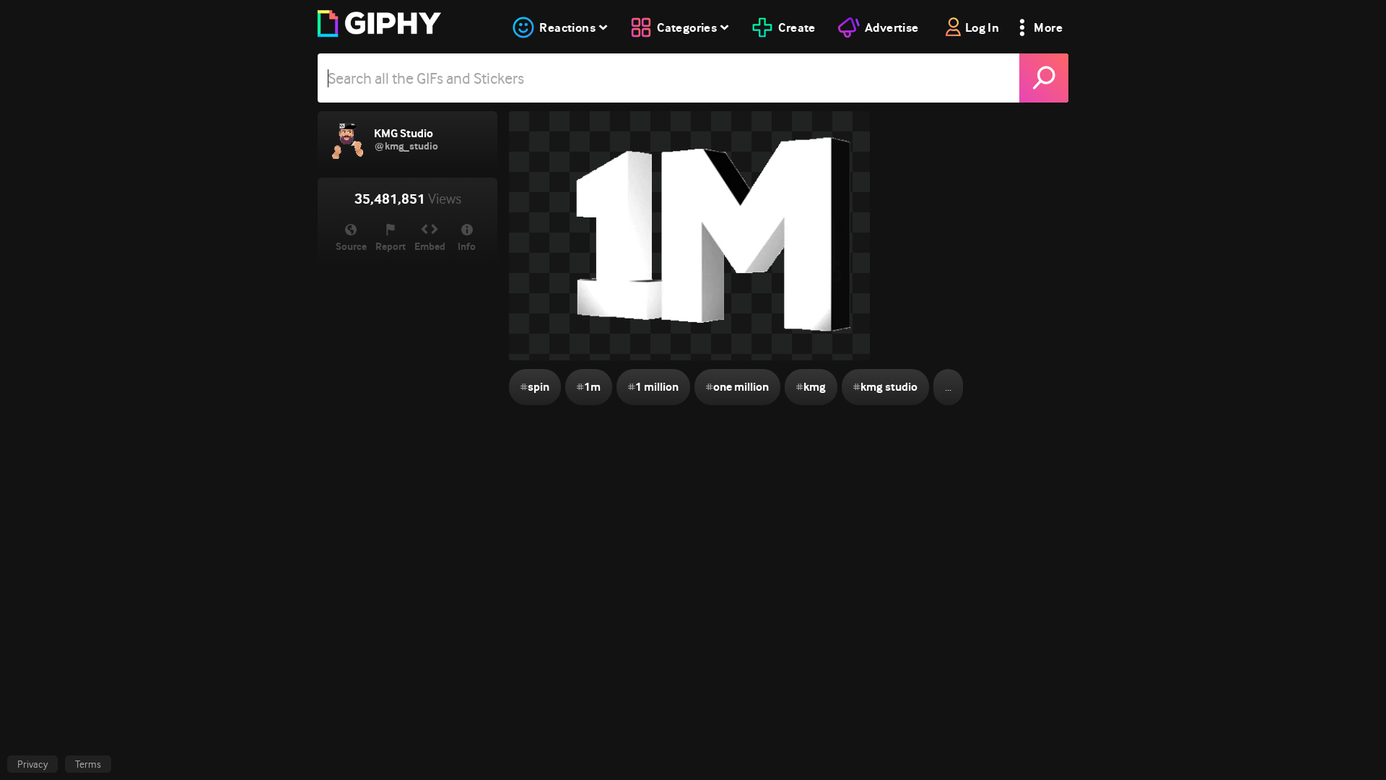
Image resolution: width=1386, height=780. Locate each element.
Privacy (32, 764)
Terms (88, 764)
